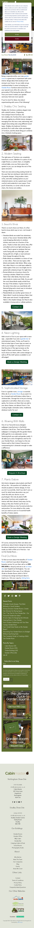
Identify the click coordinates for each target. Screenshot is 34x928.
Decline (17, 38)
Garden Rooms (11, 648)
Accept (17, 34)
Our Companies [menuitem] (17, 862)
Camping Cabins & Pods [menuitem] (18, 843)
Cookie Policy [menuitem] (18, 885)
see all (5, 655)
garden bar (24, 339)
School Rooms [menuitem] (18, 845)
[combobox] (15, 686)
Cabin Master (10, 646)
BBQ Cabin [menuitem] (18, 838)
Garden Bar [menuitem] (17, 841)
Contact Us (17, 307)
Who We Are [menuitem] (17, 857)
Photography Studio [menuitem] (18, 848)
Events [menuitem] (18, 866)
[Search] (29, 686)
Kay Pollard (5, 55)
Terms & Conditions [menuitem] (17, 880)
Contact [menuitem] (17, 878)
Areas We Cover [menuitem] (17, 868)
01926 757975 (18, 813)
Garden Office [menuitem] (18, 836)
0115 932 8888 (18, 785)
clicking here (25, 578)
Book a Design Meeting (17, 362)
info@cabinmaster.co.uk (18, 787)
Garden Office (11, 653)
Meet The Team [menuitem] (17, 859)
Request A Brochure (17, 473)
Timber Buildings (11, 650)
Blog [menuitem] (18, 864)
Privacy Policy (20, 21)
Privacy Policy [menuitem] (18, 882)
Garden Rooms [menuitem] (17, 834)
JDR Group (19, 922)
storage (20, 391)
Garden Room (6, 87)
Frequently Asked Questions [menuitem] (18, 887)
